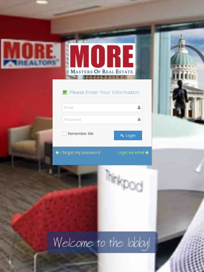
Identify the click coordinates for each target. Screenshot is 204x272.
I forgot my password (79, 152)
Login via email (131, 152)
